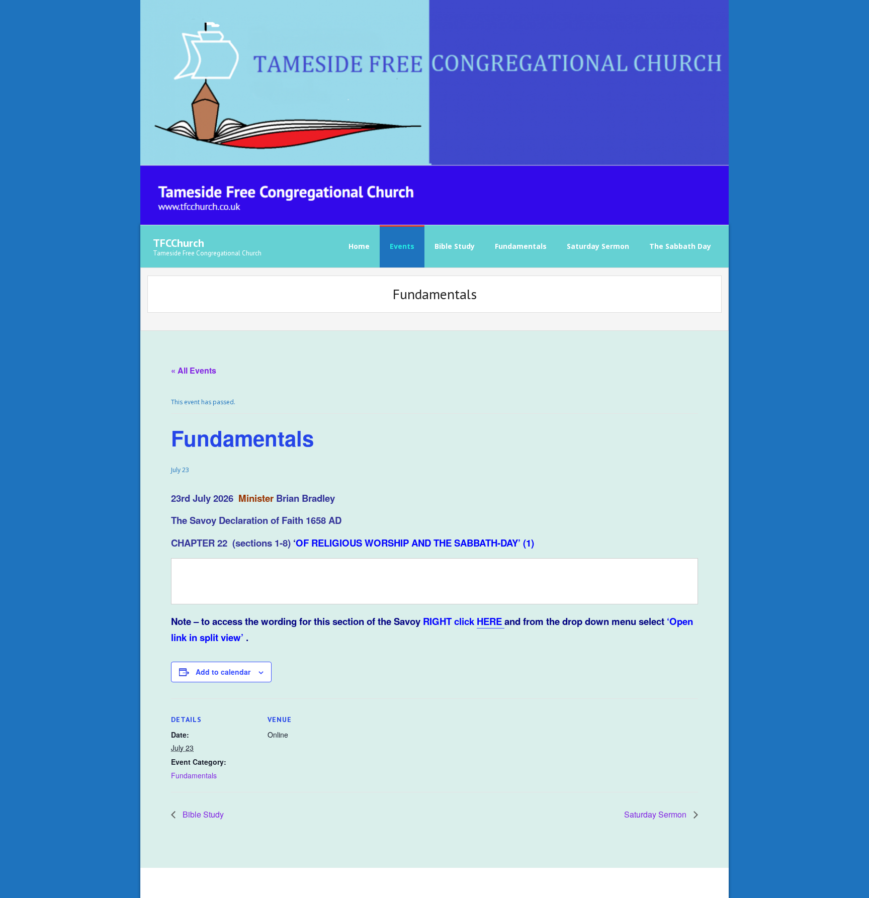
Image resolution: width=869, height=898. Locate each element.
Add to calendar (223, 672)
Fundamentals (194, 775)
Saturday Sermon (656, 814)
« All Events (193, 370)
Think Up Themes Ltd (216, 882)
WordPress (296, 882)
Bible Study (202, 814)
